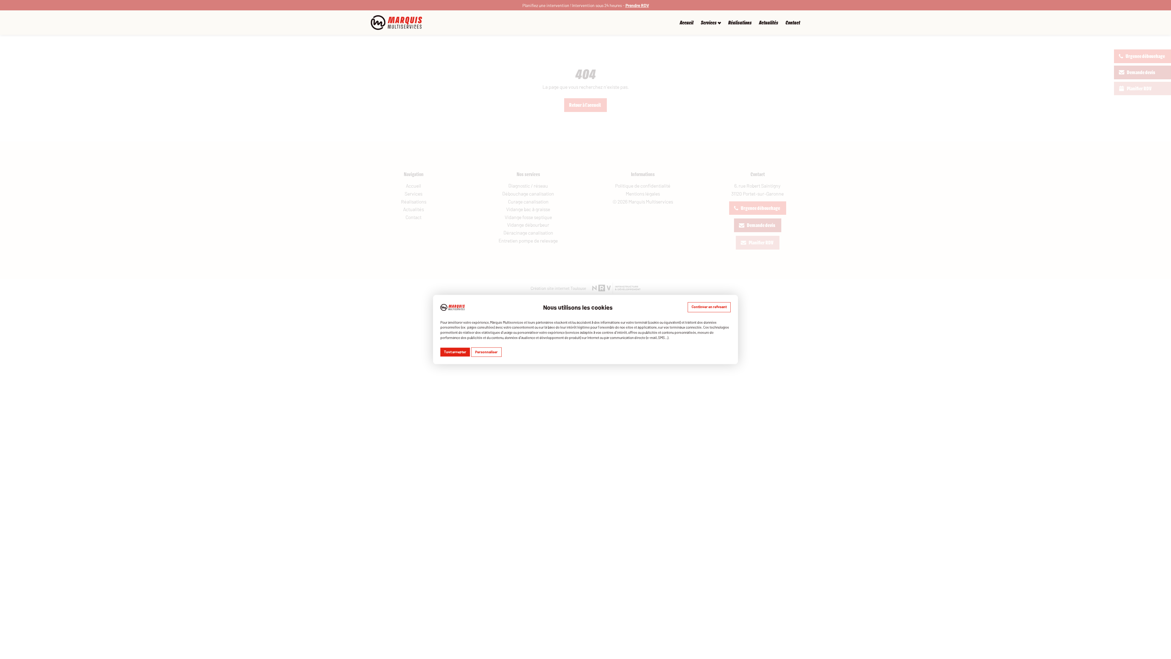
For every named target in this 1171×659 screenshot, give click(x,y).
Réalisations (740, 23)
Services (709, 23)
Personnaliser (486, 351)
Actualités (768, 23)
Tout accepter (455, 351)
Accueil (686, 23)
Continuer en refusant (709, 306)
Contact (793, 23)
